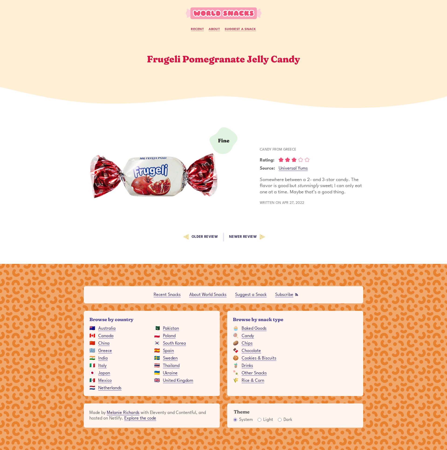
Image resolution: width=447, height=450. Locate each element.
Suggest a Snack (240, 29)
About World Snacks (208, 295)
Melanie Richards (123, 413)
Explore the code (140, 418)
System (246, 420)
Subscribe (284, 295)
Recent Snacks (167, 295)
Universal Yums (293, 168)
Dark (288, 420)
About (214, 29)
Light (268, 420)
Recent (197, 29)
